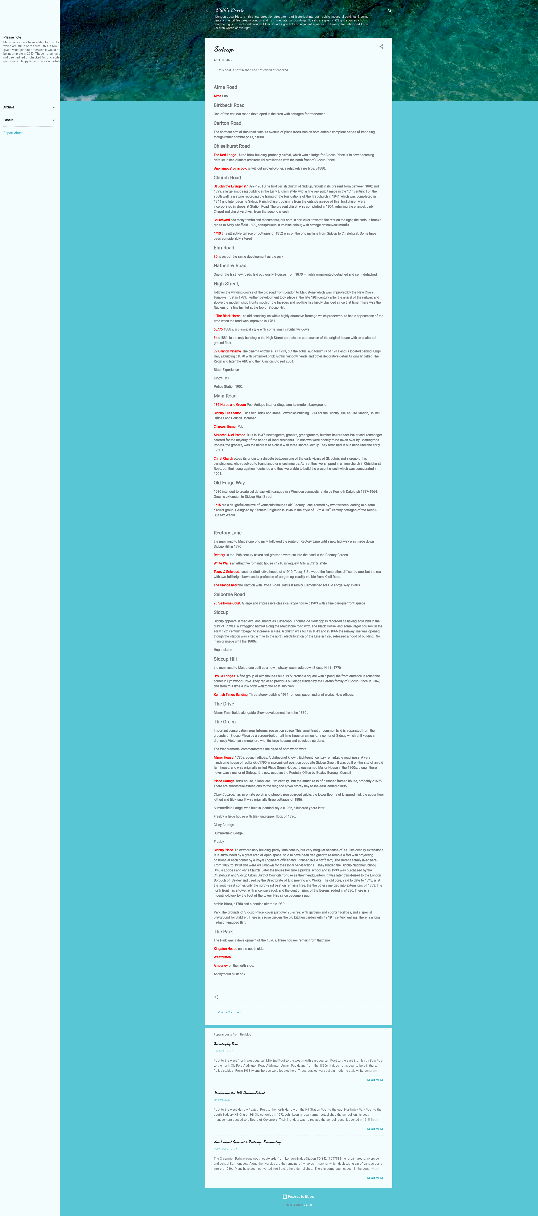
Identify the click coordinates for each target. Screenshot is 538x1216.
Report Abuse (13, 133)
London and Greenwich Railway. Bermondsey (247, 1142)
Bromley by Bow (226, 1044)
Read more (375, 1080)
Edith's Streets (229, 10)
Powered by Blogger (301, 1197)
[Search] (389, 11)
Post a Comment (230, 1012)
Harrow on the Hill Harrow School (239, 1093)
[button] (381, 47)
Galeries (308, 1205)
